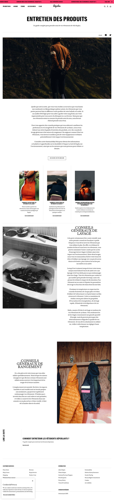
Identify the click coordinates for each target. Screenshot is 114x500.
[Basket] (110, 6)
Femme (23, 6)
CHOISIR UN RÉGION (63, 490)
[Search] (104, 6)
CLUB (40, 6)
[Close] (33, 481)
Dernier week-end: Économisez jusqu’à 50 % (29, 1)
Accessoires (32, 6)
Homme (15, 6)
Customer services (8, 466)
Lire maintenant (29, 215)
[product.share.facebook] (106, 35)
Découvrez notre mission (57, 158)
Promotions (7, 6)
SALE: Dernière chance (56, 1)
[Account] (107, 6)
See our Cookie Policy (9, 494)
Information (62, 466)
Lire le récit (26, 445)
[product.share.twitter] (110, 35)
